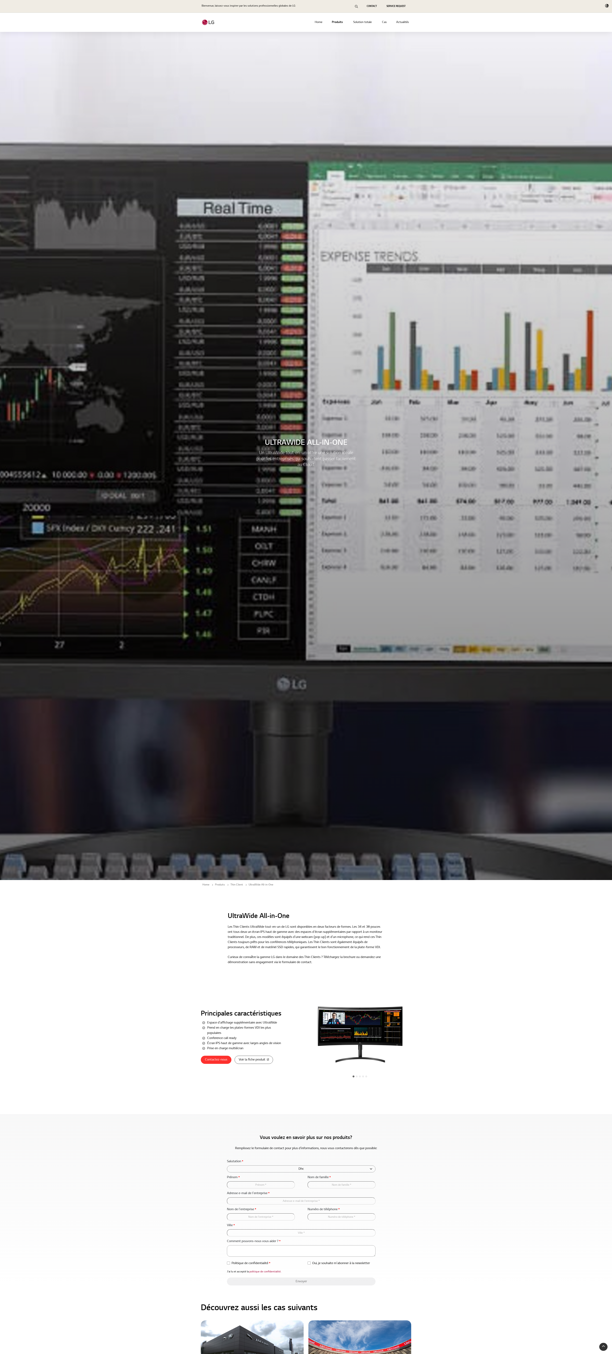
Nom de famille (319, 1177)
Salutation (235, 1161)
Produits (337, 22)
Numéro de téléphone (324, 1209)
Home (318, 22)
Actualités (402, 22)
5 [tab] (366, 1076)
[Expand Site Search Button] (356, 6)
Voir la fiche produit (252, 1059)
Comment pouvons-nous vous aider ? (253, 1241)
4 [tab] (363, 1076)
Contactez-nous (216, 1059)
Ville (231, 1225)
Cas (384, 22)
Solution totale (362, 22)
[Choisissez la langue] (607, 5)
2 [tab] (357, 1076)
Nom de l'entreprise (241, 1209)
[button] (603, 1347)
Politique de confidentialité (251, 1263)
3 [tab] (360, 1076)
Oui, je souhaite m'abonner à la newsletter (341, 1263)
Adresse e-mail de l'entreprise (248, 1193)
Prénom (233, 1177)
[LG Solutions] (208, 22)
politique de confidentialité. (265, 1271)
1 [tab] (353, 1076)
